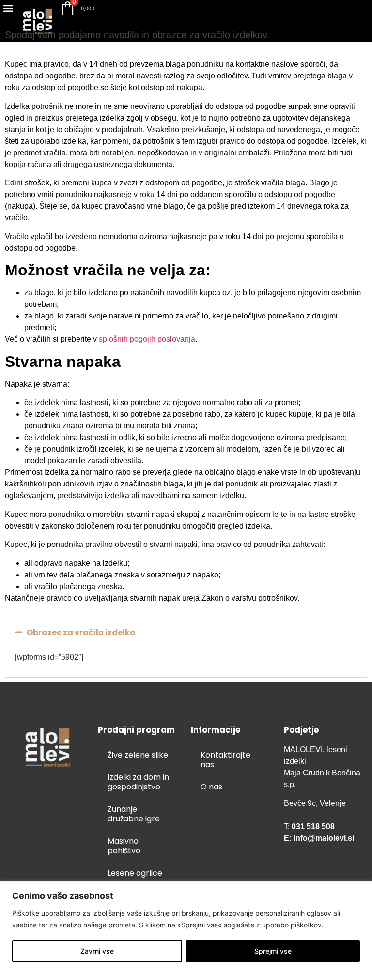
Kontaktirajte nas (225, 759)
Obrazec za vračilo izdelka (81, 632)
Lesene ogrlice (135, 873)
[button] (8, 8)
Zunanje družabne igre (134, 813)
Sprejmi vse (273, 951)
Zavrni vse (97, 951)
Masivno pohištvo (124, 845)
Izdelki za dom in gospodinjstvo (138, 782)
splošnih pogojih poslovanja (147, 339)
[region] (186, 925)
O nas (211, 786)
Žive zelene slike (138, 754)
